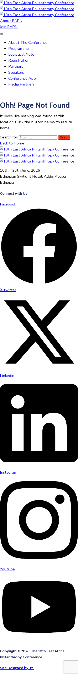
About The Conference (27, 42)
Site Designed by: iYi (17, 668)
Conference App (22, 78)
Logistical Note (21, 54)
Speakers (16, 72)
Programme (18, 48)
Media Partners (21, 84)
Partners (15, 66)
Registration (18, 60)
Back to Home (12, 143)
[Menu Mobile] (1, 34)
